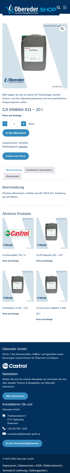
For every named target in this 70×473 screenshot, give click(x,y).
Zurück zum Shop (15, 156)
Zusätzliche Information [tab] (39, 170)
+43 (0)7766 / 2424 (17, 428)
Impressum (9, 465)
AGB (38, 465)
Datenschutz (26, 465)
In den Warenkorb (16, 133)
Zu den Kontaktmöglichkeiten (22, 443)
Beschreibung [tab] (14, 170)
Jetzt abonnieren (15, 396)
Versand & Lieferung (14, 470)
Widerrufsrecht (52, 465)
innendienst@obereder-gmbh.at (23, 434)
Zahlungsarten (37, 470)
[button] (62, 29)
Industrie (23, 146)
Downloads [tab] (12, 176)
